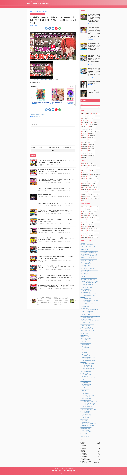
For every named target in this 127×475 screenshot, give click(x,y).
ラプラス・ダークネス (92, 124)
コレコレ (84, 222)
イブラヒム (91, 167)
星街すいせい (92, 139)
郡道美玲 (95, 196)
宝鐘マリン (84, 135)
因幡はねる (91, 226)
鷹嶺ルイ (84, 157)
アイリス (91, 118)
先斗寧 (96, 178)
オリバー (97, 167)
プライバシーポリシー (53, 6)
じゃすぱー (84, 215)
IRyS (98, 113)
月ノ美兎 (96, 187)
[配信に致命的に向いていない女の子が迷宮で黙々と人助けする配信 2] (40, 95)
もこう (97, 217)
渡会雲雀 (90, 191)
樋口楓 (98, 189)
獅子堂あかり (85, 194)
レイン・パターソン (95, 174)
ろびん (95, 219)
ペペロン (51, 103)
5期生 (83, 113)
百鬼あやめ (91, 150)
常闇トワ (91, 137)
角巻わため (91, 153)
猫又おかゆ (84, 146)
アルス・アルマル (93, 165)
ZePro (83, 209)
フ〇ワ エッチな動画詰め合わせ (56, 102)
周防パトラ (84, 226)
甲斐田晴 (92, 194)
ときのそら (84, 118)
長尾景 (83, 198)
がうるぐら (84, 116)
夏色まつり (91, 129)
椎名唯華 (92, 189)
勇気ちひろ (84, 183)
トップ (32, 6)
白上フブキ (91, 148)
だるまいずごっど (93, 215)
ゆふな (83, 219)
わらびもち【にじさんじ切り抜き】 (38, 114)
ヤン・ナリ (90, 172)
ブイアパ (97, 222)
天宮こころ (94, 185)
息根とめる (91, 228)
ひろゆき (84, 217)
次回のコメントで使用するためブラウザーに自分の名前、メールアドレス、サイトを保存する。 (52, 147)
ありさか (96, 209)
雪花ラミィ (84, 155)
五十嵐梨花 (90, 178)
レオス (83, 176)
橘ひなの (97, 228)
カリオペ (90, 120)
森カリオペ (91, 142)
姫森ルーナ (91, 133)
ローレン (89, 176)
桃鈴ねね (84, 142)
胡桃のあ (84, 235)
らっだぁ (89, 219)
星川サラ (89, 187)
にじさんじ (38, 116)
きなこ (95, 211)
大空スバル (97, 131)
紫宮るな (91, 233)
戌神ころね (84, 139)
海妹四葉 (84, 191)
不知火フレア (85, 126)
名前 (32, 141)
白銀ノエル (84, 150)
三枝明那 (96, 176)
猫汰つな (84, 230)
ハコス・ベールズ (86, 122)
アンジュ (84, 167)
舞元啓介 (84, 196)
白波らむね (91, 230)
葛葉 (89, 196)
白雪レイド (84, 233)
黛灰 (83, 200)
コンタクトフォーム (42, 6)
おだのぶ (89, 211)
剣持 (83, 181)
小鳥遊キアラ (92, 135)
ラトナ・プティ (85, 174)
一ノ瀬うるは (90, 224)
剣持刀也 (88, 181)
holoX (93, 113)
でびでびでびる (90, 163)
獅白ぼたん (91, 146)
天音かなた (84, 133)
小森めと (84, 228)
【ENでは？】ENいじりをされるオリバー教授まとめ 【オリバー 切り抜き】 (56, 203)
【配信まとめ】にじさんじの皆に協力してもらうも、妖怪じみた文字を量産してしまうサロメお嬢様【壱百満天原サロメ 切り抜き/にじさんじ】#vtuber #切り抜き (56, 277)
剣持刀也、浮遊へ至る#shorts (45, 194)
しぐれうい (92, 213)
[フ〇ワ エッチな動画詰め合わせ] (58, 95)
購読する (85, 100)
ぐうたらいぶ (85, 213)
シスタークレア (85, 170)
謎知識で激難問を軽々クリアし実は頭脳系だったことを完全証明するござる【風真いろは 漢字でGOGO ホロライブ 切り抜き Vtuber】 (94, 46)
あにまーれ (89, 209)
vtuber (34, 116)
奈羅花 (83, 187)
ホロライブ (94, 122)
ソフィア (93, 170)
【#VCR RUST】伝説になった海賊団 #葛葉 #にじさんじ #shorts (94, 92)
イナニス (84, 120)
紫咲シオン (84, 153)
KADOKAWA (34, 103)
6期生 (88, 113)
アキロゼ (97, 118)
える (83, 163)
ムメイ (83, 124)
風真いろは (91, 155)
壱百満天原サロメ (86, 185)
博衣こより (84, 129)
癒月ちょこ (84, 148)
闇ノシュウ (90, 198)
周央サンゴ (95, 183)
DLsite (72, 86)
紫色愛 (97, 233)
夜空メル (84, 131)
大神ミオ (90, 131)
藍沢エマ (91, 237)
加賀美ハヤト (95, 181)
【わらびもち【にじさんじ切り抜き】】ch (40, 79)
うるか (83, 211)
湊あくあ (92, 144)
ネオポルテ (91, 222)
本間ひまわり (85, 189)
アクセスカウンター (64, 6)
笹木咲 (98, 194)
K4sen (87, 206)
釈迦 (97, 237)
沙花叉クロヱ (85, 144)
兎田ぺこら (92, 126)
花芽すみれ (91, 235)
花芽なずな (84, 237)
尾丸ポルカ (84, 137)
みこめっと (91, 217)
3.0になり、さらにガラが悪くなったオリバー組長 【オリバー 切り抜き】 (55, 188)
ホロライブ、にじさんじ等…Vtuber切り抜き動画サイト (63, 468)
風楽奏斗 (96, 198)
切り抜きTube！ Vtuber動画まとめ (38, 3)
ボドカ (83, 224)
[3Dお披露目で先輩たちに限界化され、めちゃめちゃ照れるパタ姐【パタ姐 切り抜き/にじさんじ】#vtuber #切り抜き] (53, 28)
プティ (83, 172)
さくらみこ (91, 116)
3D (31, 116)
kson (92, 206)
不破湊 (83, 178)
